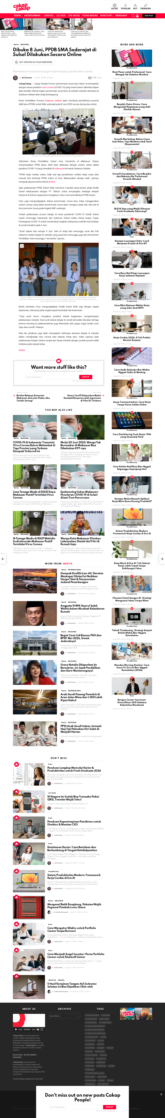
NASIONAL (25, 438)
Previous (1, 29)
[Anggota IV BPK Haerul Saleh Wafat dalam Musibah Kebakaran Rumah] (35, 613)
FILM (101, 1040)
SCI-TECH (61, 16)
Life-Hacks (74, 16)
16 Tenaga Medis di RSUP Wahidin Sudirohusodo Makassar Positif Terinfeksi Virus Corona (34, 541)
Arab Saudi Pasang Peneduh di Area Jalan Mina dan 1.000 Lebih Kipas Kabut (81, 697)
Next (164, 29)
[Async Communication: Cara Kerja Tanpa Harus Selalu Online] (132, 388)
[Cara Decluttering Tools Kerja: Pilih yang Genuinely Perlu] (132, 420)
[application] (29, 1023)
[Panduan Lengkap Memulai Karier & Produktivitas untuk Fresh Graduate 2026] (29, 774)
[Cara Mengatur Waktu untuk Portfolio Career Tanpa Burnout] (29, 934)
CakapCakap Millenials (95, 1026)
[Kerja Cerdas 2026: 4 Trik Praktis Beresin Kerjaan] (132, 323)
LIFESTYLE (48, 16)
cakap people (92, 1037)
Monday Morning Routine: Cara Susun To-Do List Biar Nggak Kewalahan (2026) (131, 667)
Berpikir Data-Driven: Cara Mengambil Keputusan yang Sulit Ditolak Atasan (34, 33)
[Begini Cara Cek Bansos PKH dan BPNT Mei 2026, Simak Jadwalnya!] (35, 643)
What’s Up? (106, 16)
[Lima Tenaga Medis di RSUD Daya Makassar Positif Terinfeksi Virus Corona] (35, 476)
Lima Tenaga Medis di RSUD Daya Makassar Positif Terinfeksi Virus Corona (34, 495)
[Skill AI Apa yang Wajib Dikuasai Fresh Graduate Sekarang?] (132, 195)
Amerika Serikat (93, 1015)
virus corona (48, 87)
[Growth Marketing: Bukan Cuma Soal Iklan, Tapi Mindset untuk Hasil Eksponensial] (58, 24)
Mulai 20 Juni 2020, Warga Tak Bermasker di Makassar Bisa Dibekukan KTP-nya (81, 445)
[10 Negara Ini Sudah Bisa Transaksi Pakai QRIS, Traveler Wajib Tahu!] (29, 801)
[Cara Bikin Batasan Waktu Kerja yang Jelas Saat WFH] (132, 291)
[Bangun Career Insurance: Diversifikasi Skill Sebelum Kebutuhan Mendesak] (132, 686)
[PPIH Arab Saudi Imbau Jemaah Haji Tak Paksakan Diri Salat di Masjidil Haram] (35, 733)
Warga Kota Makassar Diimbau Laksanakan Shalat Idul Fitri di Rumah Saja (81, 541)
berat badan (92, 1019)
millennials (102, 1066)
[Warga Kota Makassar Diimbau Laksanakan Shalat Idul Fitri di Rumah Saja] (82, 523)
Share (26, 112)
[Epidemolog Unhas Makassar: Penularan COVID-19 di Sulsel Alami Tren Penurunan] (82, 476)
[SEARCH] (133, 15)
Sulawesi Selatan (53, 100)
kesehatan (100, 1051)
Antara (52, 182)
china (104, 1037)
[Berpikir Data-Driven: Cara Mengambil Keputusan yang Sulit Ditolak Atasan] (34, 24)
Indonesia (59, 168)
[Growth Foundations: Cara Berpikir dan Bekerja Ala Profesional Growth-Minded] (81, 24)
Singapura (91, 1084)
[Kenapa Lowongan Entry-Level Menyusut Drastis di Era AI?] (132, 227)
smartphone (103, 1084)
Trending (145, 9)
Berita (17, 16)
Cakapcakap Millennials (96, 1033)
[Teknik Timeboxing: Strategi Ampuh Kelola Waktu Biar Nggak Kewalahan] (132, 616)
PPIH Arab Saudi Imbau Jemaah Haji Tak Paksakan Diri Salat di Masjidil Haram (81, 729)
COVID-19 (91, 1040)
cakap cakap (106, 1022)
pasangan (91, 1077)
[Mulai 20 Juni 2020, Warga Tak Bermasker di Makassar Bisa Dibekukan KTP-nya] (82, 427)
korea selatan (92, 1055)
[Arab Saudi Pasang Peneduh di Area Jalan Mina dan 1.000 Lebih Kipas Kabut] (35, 702)
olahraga (90, 1069)
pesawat (102, 1077)
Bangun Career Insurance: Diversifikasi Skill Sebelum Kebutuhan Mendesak (131, 702)
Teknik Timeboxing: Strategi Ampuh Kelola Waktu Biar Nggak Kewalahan (132, 633)
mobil (112, 1066)
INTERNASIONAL (74, 570)
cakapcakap (92, 1022)
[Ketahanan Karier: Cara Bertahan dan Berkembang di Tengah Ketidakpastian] (29, 854)
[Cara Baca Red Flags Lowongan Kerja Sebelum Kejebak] (132, 259)
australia (106, 1015)
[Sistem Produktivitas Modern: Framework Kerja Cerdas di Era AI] (29, 881)
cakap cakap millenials (95, 1030)
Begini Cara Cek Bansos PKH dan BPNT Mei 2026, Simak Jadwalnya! (81, 638)
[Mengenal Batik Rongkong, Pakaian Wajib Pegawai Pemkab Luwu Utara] (29, 907)
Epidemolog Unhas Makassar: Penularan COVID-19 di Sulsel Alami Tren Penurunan (79, 495)
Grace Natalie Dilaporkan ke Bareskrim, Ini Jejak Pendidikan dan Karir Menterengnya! (80, 668)
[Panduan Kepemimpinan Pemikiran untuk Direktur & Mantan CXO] (29, 827)
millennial (90, 1066)
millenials (101, 1062)
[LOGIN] (137, 15)
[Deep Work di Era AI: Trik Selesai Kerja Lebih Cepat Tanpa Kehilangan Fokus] (132, 549)
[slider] (27, 1029)
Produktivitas (53, 871)
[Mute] (38, 1029)
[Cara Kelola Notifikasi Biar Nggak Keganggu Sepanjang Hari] (132, 452)
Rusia (111, 1080)
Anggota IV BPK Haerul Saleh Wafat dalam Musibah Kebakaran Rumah (82, 609)
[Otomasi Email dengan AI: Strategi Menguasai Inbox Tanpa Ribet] (132, 584)
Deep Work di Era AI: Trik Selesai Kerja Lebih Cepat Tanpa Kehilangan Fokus (132, 566)
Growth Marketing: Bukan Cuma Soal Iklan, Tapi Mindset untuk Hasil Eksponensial (132, 142)
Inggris (101, 1048)
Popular (125, 9)
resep (102, 1080)
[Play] (16, 1029)
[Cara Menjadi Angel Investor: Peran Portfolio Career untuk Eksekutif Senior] (29, 960)
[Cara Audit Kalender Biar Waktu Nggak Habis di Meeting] (132, 356)
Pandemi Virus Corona (95, 1073)
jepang (89, 1051)
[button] (29, 1023)
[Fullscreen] (42, 1029)
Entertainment (32, 16)
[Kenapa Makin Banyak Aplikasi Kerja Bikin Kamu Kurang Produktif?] (132, 485)
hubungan (90, 1044)
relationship (91, 1080)
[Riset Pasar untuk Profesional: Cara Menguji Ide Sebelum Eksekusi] (11, 24)
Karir (50, 764)
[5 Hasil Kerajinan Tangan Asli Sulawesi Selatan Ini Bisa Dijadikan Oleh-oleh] (29, 987)
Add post (149, 16)
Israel (110, 1048)
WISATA (61, 980)
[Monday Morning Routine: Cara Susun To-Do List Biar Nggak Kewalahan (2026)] (132, 651)
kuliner (104, 1055)
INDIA (101, 1044)
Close (161, 1094)
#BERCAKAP (121, 16)
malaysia (90, 1062)
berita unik (105, 1019)
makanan (90, 1058)
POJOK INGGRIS (90, 16)
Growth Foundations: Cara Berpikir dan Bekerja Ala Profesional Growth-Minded (131, 176)
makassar (102, 1058)
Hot (135, 9)
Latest (114, 9)
